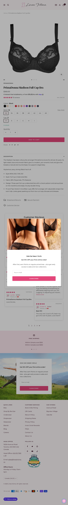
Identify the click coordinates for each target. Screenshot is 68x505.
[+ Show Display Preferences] (64, 501)
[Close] (58, 221)
